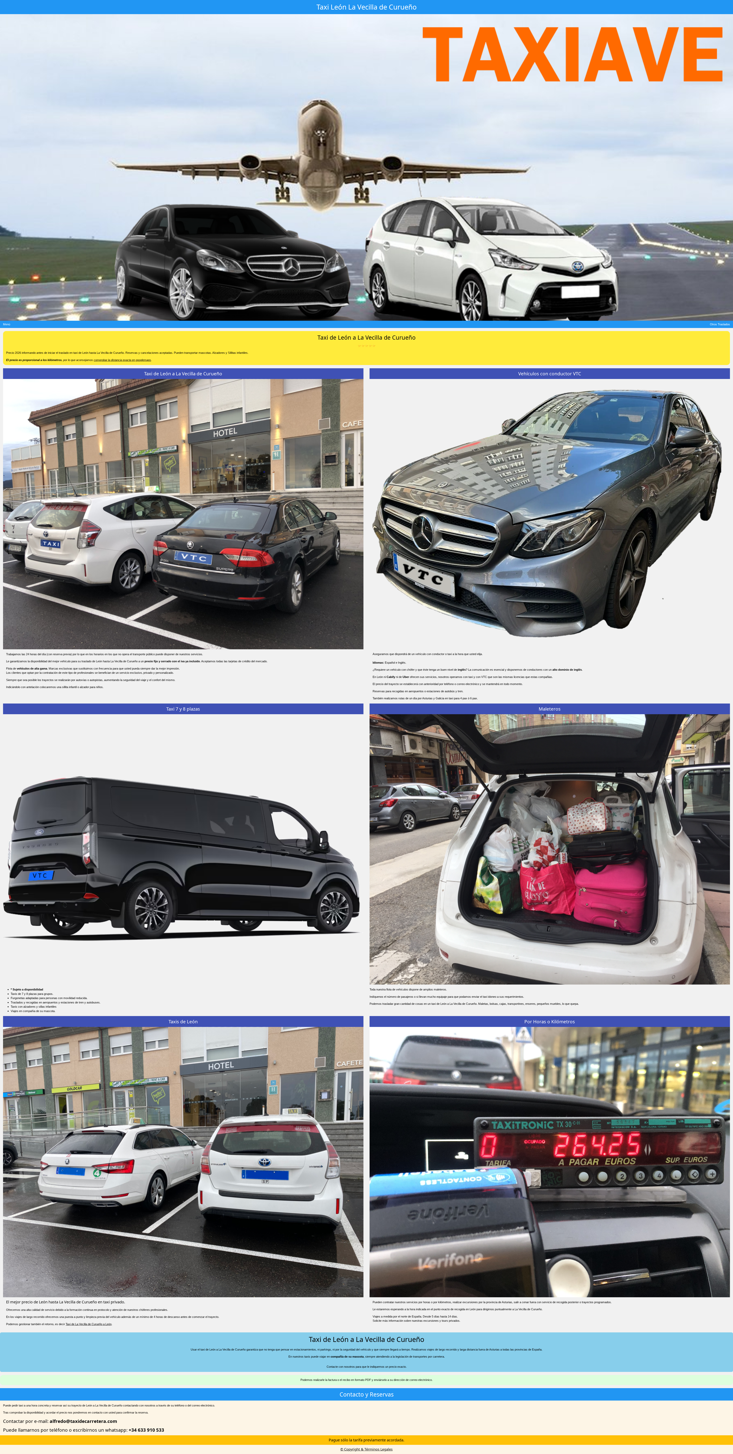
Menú (6, 324)
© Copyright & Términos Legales (366, 1449)
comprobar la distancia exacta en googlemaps (122, 360)
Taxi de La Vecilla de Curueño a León (88, 1324)
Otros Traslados (720, 324)
